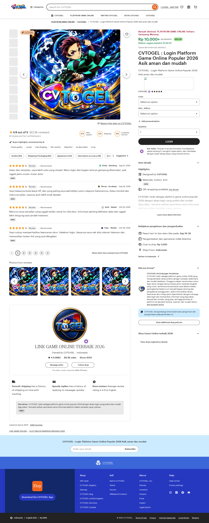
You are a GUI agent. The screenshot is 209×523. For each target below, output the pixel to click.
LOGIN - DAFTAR (169, 7)
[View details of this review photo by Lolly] (23, 281)
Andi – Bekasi (111, 207)
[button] (86, 341)
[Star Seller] (149, 91)
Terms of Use (141, 518)
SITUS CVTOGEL (131, 15)
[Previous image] (23, 74)
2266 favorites (36, 425)
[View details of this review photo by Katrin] (116, 281)
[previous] (14, 281)
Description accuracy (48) (89, 156)
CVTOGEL (150, 15)
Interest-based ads (167, 518)
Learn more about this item (169, 215)
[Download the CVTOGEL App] (37, 486)
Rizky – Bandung (109, 165)
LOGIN (169, 141)
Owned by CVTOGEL (63, 352)
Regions (195, 518)
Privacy (153, 518)
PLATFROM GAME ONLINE (82, 15)
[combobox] (98, 7)
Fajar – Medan (110, 228)
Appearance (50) (64, 156)
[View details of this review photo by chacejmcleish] (54, 281)
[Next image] (126, 74)
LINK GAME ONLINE (18, 431)
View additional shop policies (169, 322)
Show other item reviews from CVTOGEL (110, 253)
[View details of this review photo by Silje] (85, 281)
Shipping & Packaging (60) (39, 156)
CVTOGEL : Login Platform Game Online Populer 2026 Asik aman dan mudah (167, 72)
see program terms (155, 304)
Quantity (142, 127)
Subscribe (130, 449)
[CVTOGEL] (18, 11)
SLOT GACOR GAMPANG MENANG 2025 (47, 431)
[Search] (154, 7)
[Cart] (195, 7)
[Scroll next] (113, 155)
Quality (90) (16, 156)
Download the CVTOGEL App (37, 497)
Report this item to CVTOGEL (116, 123)
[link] (11, 253)
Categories (38, 7)
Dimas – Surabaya (109, 186)
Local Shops (183, 518)
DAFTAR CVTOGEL (109, 15)
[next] (125, 281)
